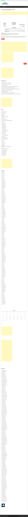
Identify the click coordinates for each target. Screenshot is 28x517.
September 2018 (4, 290)
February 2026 (3, 180)
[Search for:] (14, 63)
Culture (3, 121)
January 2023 (3, 423)
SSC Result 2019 (4, 151)
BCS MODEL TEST (4, 119)
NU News (3, 142)
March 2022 (3, 238)
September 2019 (4, 275)
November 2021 (4, 243)
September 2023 (4, 413)
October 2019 (3, 274)
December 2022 (4, 227)
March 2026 (3, 376)
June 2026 (3, 175)
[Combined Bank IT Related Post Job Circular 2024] (14, 23)
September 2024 (4, 201)
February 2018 (3, 496)
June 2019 (3, 476)
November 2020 (4, 455)
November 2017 (4, 302)
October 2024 (3, 397)
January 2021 (3, 255)
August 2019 (3, 276)
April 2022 (3, 434)
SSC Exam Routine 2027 (5, 85)
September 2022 (4, 428)
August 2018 (3, 291)
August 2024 (3, 202)
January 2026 (3, 181)
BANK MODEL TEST (4, 116)
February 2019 (3, 481)
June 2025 (3, 190)
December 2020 (4, 454)
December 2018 (4, 286)
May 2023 (3, 418)
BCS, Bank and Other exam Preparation (6, 120)
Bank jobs (3, 115)
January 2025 (3, 196)
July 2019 (3, 475)
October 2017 (3, 501)
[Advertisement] (14, 13)
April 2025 (3, 192)
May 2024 (3, 206)
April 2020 (3, 266)
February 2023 (3, 224)
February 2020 (3, 269)
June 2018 (3, 491)
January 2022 (3, 240)
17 (6, 317)
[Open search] (26, 7)
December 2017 (4, 301)
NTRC (2, 141)
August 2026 (3, 370)
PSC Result (3, 132)
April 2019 (3, 281)
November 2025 (4, 381)
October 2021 (3, 244)
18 (10, 317)
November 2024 (4, 198)
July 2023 (3, 218)
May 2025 (3, 191)
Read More (2, 38)
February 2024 (3, 407)
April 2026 (3, 177)
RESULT (3, 147)
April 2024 (3, 207)
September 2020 (4, 260)
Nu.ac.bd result (4, 131)
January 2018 (3, 497)
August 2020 (3, 261)
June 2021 (3, 249)
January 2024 (3, 211)
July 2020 (3, 460)
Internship (3, 136)
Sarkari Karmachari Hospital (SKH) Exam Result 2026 (8, 87)
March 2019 (3, 480)
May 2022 (3, 433)
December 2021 (4, 439)
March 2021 (3, 253)
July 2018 (3, 292)
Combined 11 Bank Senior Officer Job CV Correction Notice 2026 (10, 86)
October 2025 (3, 185)
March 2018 (3, 297)
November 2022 (4, 228)
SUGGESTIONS (4, 153)
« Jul (1, 322)
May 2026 (3, 176)
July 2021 (3, 248)
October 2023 (3, 412)
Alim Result (3, 125)
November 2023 (4, 213)
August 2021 (3, 444)
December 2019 (4, 271)
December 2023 (4, 212)
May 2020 (3, 265)
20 (17, 317)
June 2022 (3, 234)
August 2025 (3, 187)
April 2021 (3, 449)
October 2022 (3, 229)
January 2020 (3, 270)
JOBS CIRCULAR (4, 137)
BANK (2, 114)
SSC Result (3, 133)
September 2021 (4, 245)
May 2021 (3, 250)
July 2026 (3, 371)
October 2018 (3, 486)
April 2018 (3, 296)
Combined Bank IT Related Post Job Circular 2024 (9, 33)
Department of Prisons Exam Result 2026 (7, 90)
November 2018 (4, 287)
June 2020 (3, 264)
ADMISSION (3, 111)
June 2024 (3, 402)
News (2, 140)
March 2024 (3, 208)
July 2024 (3, 203)
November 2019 (4, 470)
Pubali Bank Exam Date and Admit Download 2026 (8, 92)
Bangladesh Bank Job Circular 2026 (6, 82)
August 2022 (3, 232)
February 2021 (3, 254)
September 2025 (4, 186)
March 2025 (3, 391)
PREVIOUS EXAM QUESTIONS (6, 146)
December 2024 (4, 197)
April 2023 (3, 222)
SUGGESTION (3, 152)
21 (21, 317)
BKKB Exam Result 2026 (5, 91)
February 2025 (3, 392)
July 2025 (3, 386)
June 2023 (3, 219)
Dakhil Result (3, 127)
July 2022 (3, 233)
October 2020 (3, 259)
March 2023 (3, 223)
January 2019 (3, 285)
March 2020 (3, 465)
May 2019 (3, 280)
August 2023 (3, 217)
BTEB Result (3, 126)
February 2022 (3, 239)
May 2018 (3, 295)
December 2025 (4, 182)
